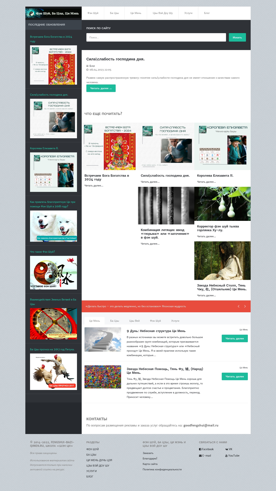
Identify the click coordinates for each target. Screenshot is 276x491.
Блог (92, 66)
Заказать (148, 453)
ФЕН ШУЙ (92, 449)
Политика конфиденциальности (162, 469)
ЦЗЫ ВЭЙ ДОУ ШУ (97, 465)
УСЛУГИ (91, 471)
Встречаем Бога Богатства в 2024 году (106, 177)
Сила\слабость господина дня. (115, 59)
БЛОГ (89, 476)
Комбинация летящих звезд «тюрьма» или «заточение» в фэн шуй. (165, 233)
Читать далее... (93, 185)
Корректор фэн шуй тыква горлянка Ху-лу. (218, 228)
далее (235, 338)
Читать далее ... (101, 88)
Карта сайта (150, 464)
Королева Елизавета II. (215, 176)
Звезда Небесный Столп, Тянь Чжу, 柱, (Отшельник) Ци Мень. (222, 287)
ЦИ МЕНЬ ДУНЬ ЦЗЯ (99, 460)
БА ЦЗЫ (91, 454)
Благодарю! (150, 458)
